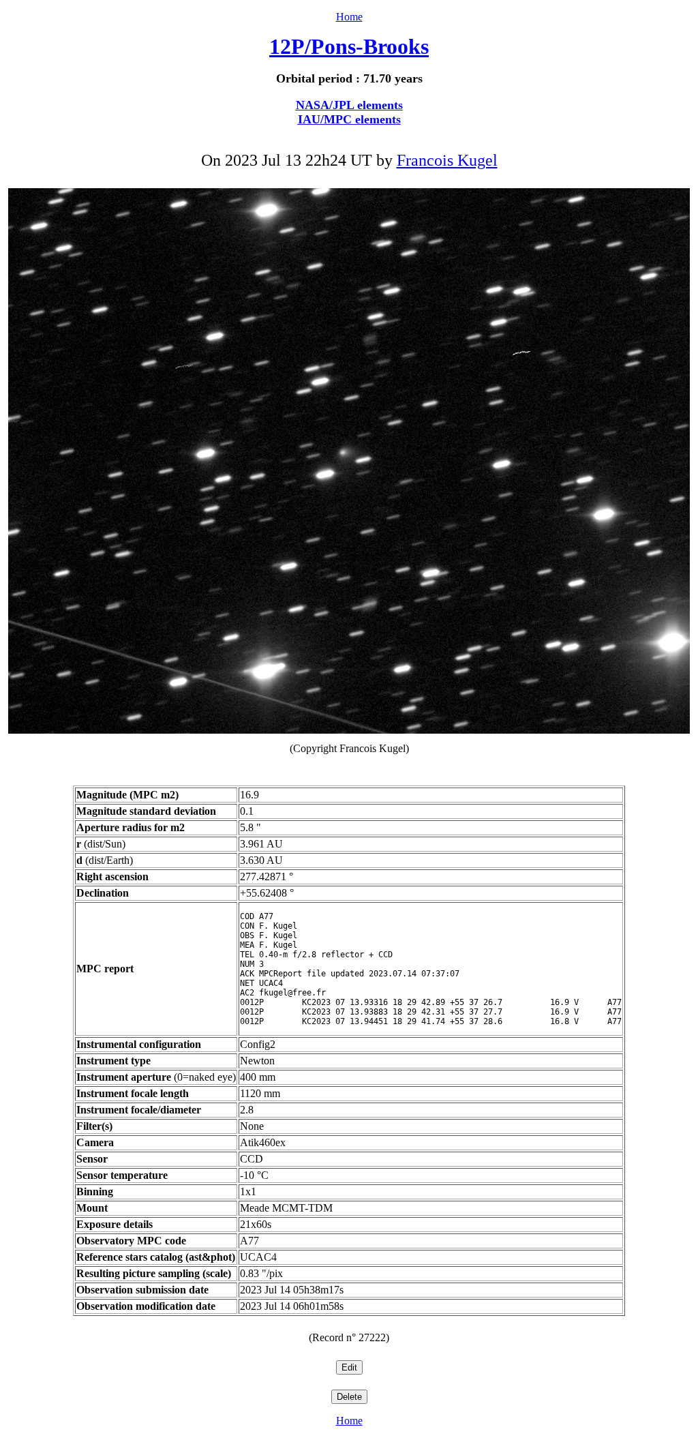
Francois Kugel (447, 160)
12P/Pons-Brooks (349, 46)
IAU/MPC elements (349, 119)
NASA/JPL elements (349, 105)
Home (349, 17)
